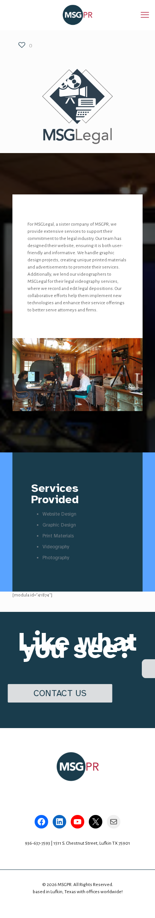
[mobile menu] (144, 15)
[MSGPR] (77, 15)
